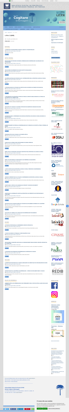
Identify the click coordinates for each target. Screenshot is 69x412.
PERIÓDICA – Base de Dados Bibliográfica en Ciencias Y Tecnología (56, 243)
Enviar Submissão (55, 57)
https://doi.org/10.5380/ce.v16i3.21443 (13, 79)
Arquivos (10, 32)
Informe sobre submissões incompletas (55, 306)
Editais (32, 29)
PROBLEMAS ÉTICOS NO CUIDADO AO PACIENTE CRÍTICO (16, 134)
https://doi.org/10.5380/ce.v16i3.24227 (13, 226)
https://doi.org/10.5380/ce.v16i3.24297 (13, 272)
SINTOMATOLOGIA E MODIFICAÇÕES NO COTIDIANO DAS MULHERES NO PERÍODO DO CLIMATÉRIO (24, 203)
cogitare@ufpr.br (32, 378)
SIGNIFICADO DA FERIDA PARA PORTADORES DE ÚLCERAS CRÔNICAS (19, 142)
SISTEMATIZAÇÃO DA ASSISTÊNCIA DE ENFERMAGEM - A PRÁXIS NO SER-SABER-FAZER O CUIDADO (25, 270)
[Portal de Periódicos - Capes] (57, 84)
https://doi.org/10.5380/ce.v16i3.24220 (13, 118)
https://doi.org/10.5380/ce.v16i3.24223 (13, 178)
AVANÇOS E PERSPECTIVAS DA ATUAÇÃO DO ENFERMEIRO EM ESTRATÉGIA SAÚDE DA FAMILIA (24, 177)
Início (6, 32)
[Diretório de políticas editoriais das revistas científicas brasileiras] (57, 105)
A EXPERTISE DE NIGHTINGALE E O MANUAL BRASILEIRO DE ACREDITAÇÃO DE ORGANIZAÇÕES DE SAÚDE (26, 262)
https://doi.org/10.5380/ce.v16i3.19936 (13, 285)
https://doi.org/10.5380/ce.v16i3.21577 (13, 186)
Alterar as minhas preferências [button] (54, 408)
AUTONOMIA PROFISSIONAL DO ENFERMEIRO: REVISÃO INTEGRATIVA (19, 225)
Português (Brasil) (54, 52)
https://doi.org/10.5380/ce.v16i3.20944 (13, 153)
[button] (6, 409)
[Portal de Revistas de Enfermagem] (57, 114)
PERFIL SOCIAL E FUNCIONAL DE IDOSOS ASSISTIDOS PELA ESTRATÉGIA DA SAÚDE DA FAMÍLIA (24, 151)
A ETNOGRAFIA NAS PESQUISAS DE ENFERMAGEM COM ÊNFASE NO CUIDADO (20, 251)
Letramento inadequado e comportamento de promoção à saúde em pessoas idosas (57, 367)
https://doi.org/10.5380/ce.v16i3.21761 (13, 170)
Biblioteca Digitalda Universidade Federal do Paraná (28, 6)
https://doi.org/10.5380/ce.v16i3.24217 (13, 71)
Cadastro (62, 11)
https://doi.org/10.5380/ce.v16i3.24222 (13, 135)
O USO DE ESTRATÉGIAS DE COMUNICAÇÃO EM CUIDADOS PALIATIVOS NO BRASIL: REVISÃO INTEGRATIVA (57, 362)
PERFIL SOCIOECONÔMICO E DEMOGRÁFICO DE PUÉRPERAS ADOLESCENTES (20, 159)
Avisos (27, 29)
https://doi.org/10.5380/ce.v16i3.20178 (13, 143)
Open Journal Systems (55, 340)
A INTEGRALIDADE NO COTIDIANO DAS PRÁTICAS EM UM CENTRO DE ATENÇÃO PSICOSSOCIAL (24, 87)
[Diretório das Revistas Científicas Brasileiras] (57, 95)
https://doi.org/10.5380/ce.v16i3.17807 (13, 252)
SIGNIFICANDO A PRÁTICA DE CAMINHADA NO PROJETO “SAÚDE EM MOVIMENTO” (21, 185)
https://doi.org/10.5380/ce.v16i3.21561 (13, 161)
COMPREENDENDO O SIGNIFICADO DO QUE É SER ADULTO (57, 372)
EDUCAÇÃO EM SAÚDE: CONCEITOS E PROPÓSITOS (56, 357)
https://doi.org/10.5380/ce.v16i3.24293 (13, 264)
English (52, 49)
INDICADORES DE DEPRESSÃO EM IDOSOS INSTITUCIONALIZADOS (18, 70)
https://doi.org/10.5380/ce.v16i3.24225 (13, 214)
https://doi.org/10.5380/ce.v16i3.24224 (13, 195)
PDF (7, 54)
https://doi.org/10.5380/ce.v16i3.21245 (13, 99)
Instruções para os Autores (12, 29)
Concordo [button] (39, 408)
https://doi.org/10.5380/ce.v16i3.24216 (13, 63)
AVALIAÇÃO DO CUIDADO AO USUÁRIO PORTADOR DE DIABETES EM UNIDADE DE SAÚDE (23, 106)
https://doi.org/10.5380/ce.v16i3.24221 (13, 127)
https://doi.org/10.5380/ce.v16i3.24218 (13, 108)
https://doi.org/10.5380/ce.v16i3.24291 (13, 244)
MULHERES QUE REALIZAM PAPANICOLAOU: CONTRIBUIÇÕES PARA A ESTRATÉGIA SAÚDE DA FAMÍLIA (25, 78)
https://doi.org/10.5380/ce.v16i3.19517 (13, 234)
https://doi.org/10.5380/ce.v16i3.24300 (13, 51)
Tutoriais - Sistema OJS (57, 326)
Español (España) (54, 51)
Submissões (22, 29)
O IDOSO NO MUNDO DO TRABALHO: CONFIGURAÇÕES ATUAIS (17, 233)
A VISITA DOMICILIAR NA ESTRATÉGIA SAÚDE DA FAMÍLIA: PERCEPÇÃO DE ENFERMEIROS (23, 168)
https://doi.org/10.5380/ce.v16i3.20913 (13, 204)
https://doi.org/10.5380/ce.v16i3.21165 (13, 88)
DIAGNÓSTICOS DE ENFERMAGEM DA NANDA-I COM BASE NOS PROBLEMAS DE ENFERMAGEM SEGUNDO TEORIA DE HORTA (57, 352)
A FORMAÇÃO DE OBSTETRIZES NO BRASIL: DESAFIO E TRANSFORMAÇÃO (19, 49)
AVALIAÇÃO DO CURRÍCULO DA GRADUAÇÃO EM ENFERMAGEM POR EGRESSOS (21, 212)
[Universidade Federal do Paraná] (57, 36)
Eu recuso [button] (45, 408)
